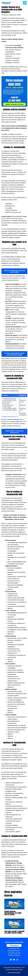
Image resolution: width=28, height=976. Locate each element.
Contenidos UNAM (14, 953)
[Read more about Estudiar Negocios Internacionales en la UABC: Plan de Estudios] (14, 904)
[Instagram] (11, 960)
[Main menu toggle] (25, 3)
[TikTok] (17, 960)
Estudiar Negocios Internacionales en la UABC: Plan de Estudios (13, 913)
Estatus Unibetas (14, 955)
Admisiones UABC (14, 15)
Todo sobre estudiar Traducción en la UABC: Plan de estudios (14, 932)
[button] (14, 945)
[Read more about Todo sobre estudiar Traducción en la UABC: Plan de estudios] (14, 924)
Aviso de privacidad (14, 972)
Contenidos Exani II (14, 951)
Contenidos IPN (14, 948)
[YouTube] (14, 960)
